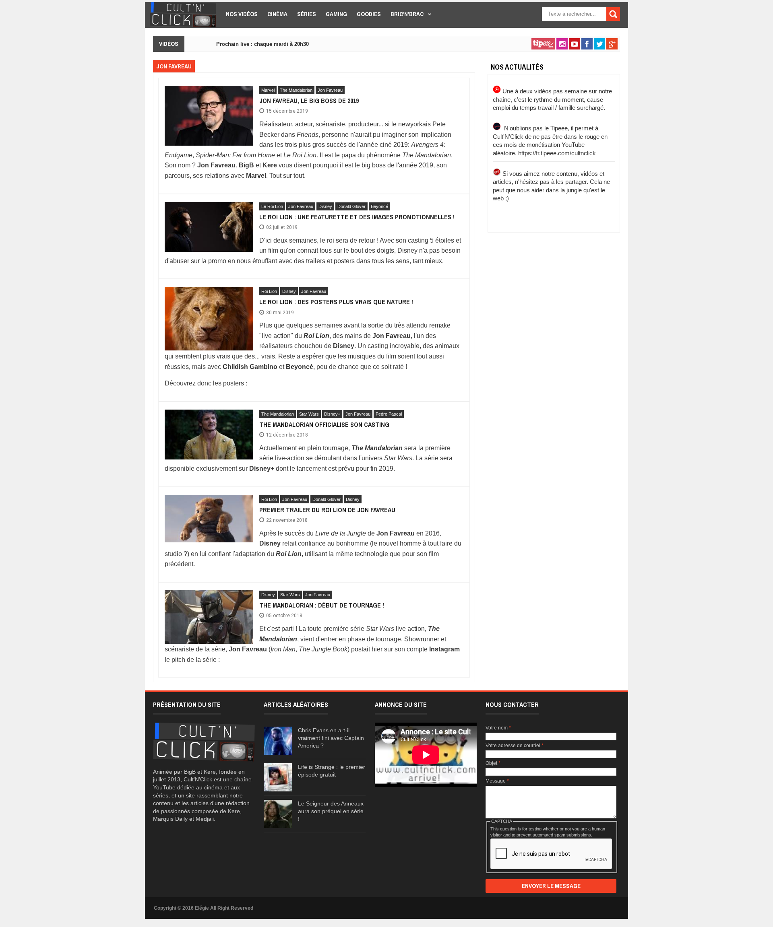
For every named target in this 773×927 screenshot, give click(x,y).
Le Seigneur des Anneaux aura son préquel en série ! (331, 811)
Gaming (336, 14)
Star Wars (309, 414)
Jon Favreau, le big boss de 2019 (309, 100)
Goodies (369, 14)
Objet (493, 763)
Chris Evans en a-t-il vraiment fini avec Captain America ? (331, 738)
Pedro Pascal (389, 414)
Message (497, 781)
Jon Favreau (330, 90)
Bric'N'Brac (407, 14)
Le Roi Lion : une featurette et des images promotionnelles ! (357, 216)
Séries (306, 14)
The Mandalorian (296, 90)
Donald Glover (351, 206)
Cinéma (277, 14)
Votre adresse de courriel (515, 745)
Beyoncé (379, 206)
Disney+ (332, 414)
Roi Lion (269, 291)
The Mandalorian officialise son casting (324, 424)
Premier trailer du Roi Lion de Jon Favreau (327, 509)
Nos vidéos (242, 14)
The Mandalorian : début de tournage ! (321, 605)
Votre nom (498, 728)
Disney (325, 206)
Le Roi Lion (272, 206)
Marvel (268, 90)
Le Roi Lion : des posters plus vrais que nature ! (336, 301)
